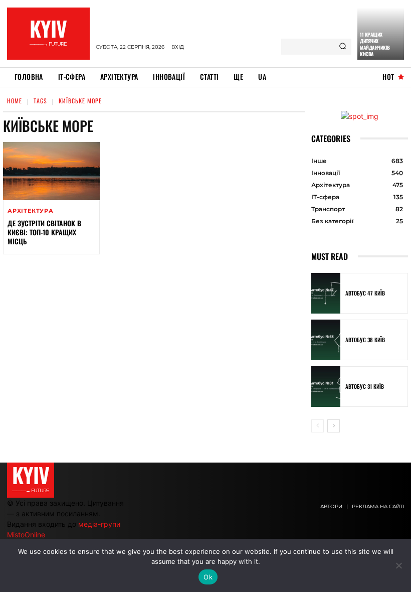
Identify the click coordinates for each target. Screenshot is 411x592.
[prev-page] (317, 425)
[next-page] (333, 425)
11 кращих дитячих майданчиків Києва (375, 44)
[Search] (342, 47)
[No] (398, 565)
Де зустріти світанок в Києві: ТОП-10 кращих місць (44, 232)
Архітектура (31, 211)
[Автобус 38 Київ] (325, 340)
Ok (208, 577)
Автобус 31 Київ (364, 386)
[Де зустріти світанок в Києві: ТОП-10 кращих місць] (51, 171)
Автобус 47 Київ (365, 293)
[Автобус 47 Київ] (325, 293)
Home (14, 100)
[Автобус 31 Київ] (325, 386)
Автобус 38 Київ (365, 340)
